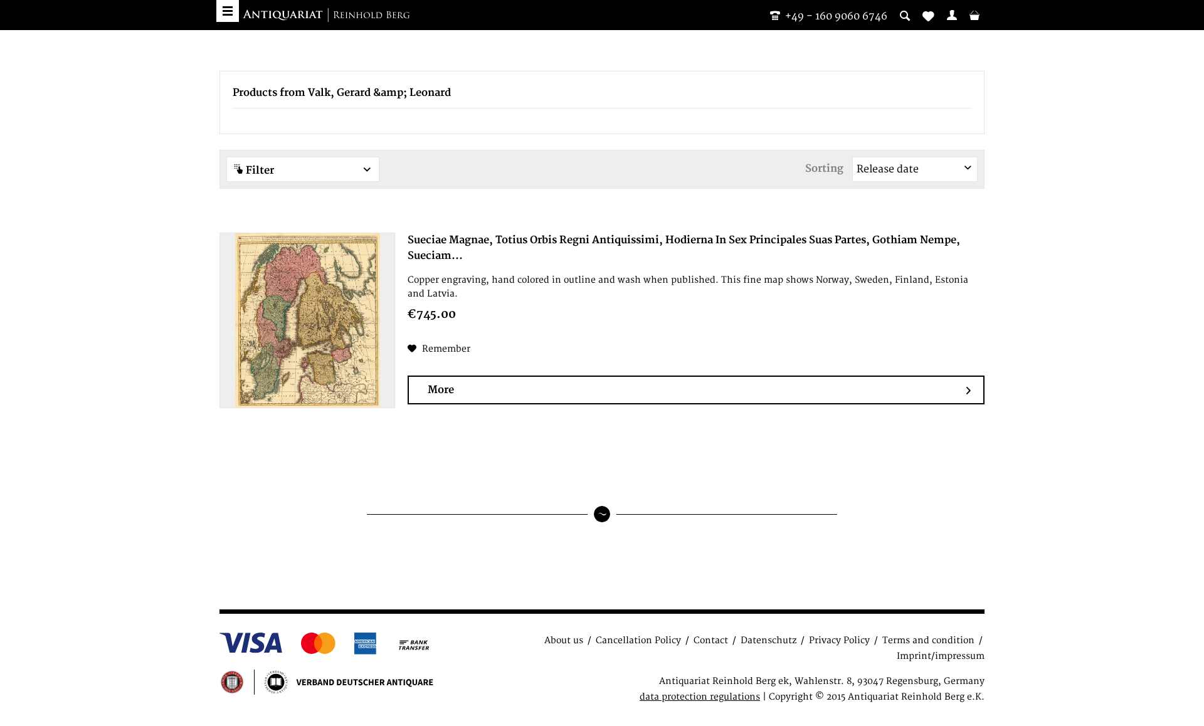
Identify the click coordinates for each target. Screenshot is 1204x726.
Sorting (824, 168)
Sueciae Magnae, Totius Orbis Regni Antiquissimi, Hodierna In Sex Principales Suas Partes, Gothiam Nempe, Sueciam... (684, 248)
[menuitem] (952, 15)
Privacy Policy (839, 640)
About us (563, 640)
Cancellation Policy (638, 640)
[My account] (952, 15)
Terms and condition (928, 640)
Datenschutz (768, 640)
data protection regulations (700, 697)
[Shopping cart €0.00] (974, 15)
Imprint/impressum (941, 656)
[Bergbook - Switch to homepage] (326, 15)
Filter (258, 170)
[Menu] (227, 11)
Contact (711, 640)
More (441, 390)
